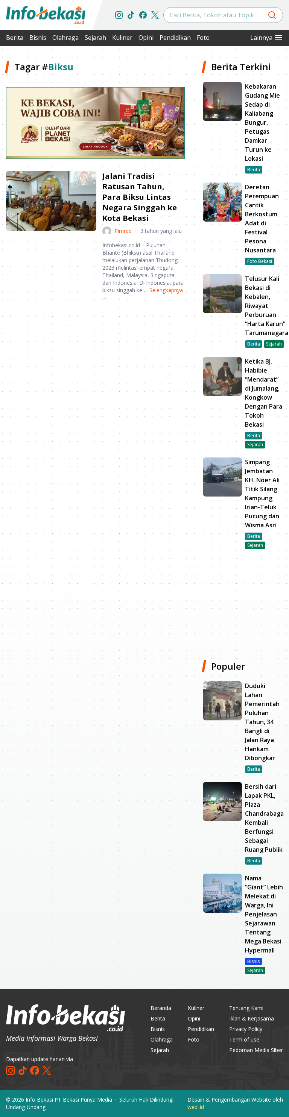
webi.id (195, 1107)
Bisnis (37, 37)
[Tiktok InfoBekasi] (131, 15)
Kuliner (122, 37)
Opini (146, 37)
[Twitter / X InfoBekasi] (155, 15)
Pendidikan (175, 37)
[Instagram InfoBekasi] (119, 15)
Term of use (244, 1039)
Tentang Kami (246, 1007)
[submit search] (272, 15)
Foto (203, 37)
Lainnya (261, 37)
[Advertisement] (95, 366)
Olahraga (65, 37)
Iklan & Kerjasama (251, 1018)
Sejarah (95, 37)
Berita (14, 37)
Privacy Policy (245, 1028)
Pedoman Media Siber (256, 1050)
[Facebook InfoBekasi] (143, 15)
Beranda (161, 1007)
